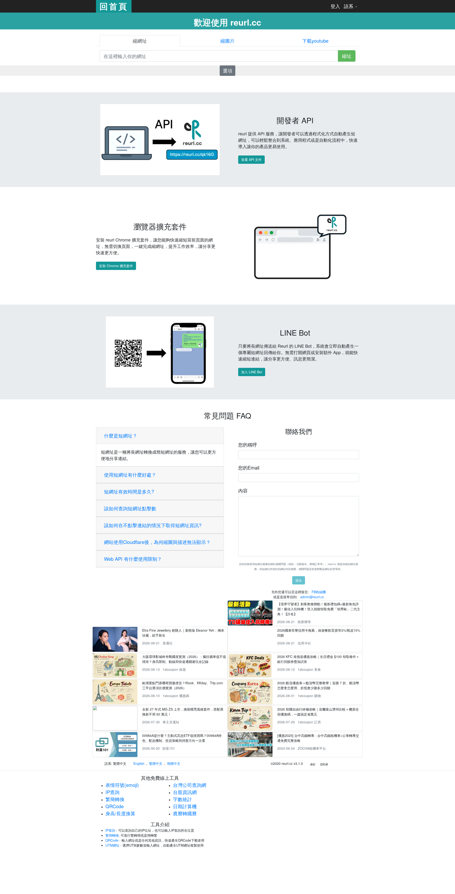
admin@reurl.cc (312, 596)
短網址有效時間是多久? (129, 491)
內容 (243, 490)
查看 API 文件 (251, 159)
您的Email (248, 467)
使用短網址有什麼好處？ (130, 474)
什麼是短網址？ (120, 435)
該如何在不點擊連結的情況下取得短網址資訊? (152, 525)
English (138, 763)
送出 (298, 580)
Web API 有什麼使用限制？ (133, 558)
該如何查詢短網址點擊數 (130, 508)
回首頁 (114, 6)
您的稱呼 (247, 444)
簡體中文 (173, 763)
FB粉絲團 (319, 591)
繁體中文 (155, 763)
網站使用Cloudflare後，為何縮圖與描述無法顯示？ (157, 541)
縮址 (346, 55)
